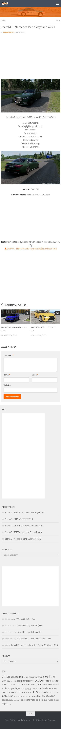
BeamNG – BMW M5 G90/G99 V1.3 (19, 519)
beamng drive (36, 677)
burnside (13, 681)
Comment (8, 355)
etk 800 (12, 685)
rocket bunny (25, 696)
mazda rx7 (42, 688)
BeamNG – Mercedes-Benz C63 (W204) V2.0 (23, 538)
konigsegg (26, 688)
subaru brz (17, 700)
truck (46, 699)
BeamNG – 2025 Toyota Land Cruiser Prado (23, 532)
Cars (3, 20)
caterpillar (21, 680)
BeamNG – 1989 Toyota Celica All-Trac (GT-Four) (25, 512)
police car (7, 695)
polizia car (16, 696)
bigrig (45, 676)
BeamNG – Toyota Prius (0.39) (30, 625)
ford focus (30, 684)
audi (19, 676)
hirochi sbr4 (47, 684)
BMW (52, 677)
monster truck (26, 692)
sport (4, 699)
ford (24, 684)
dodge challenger (50, 680)
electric (6, 684)
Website (7, 385)
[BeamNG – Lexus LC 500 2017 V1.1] (45, 316)
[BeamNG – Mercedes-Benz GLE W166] (15, 316)
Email (35, 374)
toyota (24, 699)
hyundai (13, 688)
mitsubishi (13, 692)
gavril (38, 684)
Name (7, 374)
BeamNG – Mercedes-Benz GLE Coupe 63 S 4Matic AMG (34, 645)
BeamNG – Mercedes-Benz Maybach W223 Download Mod (32, 248)
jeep (19, 688)
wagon (10, 704)
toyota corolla (35, 699)
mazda (34, 688)
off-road (48, 692)
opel (56, 692)
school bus (36, 696)
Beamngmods (8, 32)
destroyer (30, 680)
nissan (38, 691)
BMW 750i (6, 680)
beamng (26, 677)
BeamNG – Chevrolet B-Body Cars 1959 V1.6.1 (24, 525)
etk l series (18, 685)
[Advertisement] (30, 57)
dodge (39, 680)
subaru (10, 699)
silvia (44, 695)
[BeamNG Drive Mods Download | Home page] (6, 3)
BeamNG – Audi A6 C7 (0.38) (23, 619)
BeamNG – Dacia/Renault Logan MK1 (35, 638)
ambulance (9, 676)
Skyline (51, 695)
